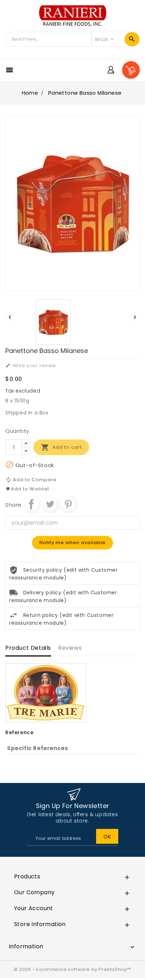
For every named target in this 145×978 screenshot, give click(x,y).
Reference (19, 732)
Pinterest (68, 504)
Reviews (70, 648)
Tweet (50, 504)
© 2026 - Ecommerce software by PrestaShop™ (72, 969)
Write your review (30, 366)
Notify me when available (72, 542)
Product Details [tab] (28, 648)
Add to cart (61, 447)
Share (31, 504)
